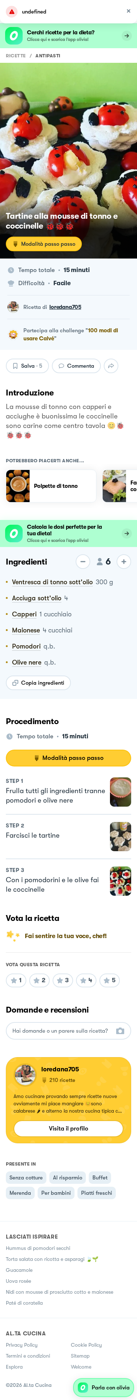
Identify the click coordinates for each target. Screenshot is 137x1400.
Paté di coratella (24, 1303)
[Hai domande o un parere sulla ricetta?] (61, 1031)
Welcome (81, 1367)
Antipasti (48, 55)
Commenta (80, 366)
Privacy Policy (22, 1345)
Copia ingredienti (42, 683)
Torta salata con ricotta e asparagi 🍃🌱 (52, 1259)
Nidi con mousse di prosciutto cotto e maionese (59, 1292)
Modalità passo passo (48, 244)
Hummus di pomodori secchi (38, 1248)
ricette (16, 55)
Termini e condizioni (28, 1356)
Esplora (14, 1367)
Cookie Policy (86, 1345)
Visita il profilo (68, 1128)
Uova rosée (18, 1281)
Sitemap (80, 1356)
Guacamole (19, 1270)
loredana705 (65, 307)
